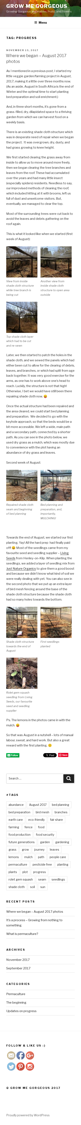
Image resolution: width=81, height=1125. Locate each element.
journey (39, 849)
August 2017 (38, 804)
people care (58, 857)
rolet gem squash (21, 879)
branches (61, 812)
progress (39, 872)
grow (25, 849)
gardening (62, 842)
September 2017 (18, 968)
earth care (16, 819)
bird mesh (42, 812)
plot (25, 872)
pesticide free (42, 864)
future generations (22, 842)
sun (42, 887)
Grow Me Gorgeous (37, 6)
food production (20, 834)
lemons (14, 857)
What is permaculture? (22, 934)
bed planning (60, 804)
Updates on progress (21, 1011)
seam (42, 879)
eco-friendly (36, 819)
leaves (54, 849)
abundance (16, 804)
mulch (28, 857)
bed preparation (19, 812)
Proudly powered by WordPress (28, 1115)
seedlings (58, 879)
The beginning (16, 1002)
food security (45, 834)
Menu (43, 22)
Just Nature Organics (21, 568)
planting (62, 864)
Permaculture (15, 994)
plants (13, 872)
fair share (56, 819)
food (41, 827)
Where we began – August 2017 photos (34, 912)
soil (32, 887)
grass (12, 849)
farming (14, 827)
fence (29, 827)
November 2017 (18, 960)
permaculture (18, 864)
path (41, 857)
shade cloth (17, 887)
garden (45, 842)
